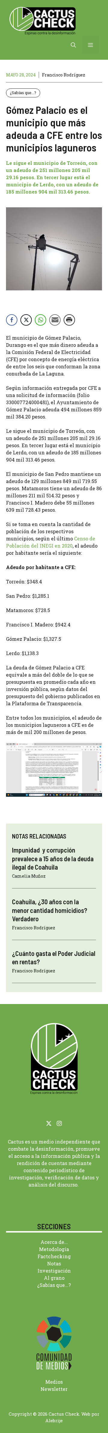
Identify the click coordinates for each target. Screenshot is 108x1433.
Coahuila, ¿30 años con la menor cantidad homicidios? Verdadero (49, 910)
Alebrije (54, 1420)
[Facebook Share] (11, 320)
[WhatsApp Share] (40, 320)
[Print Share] (69, 320)
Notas (54, 1263)
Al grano (54, 1278)
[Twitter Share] (26, 320)
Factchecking (54, 1256)
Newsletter (54, 1389)
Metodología (54, 1249)
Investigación (54, 1271)
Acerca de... (54, 1242)
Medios (54, 1382)
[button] (73, 45)
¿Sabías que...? (23, 92)
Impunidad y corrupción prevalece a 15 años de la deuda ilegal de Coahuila (53, 858)
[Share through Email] (55, 320)
